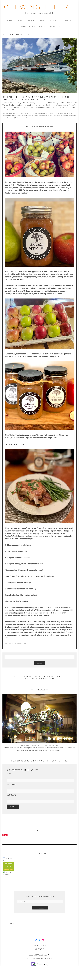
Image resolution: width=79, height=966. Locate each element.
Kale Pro (47, 955)
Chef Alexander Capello (68, 113)
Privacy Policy (39, 945)
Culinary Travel (66, 20)
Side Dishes (52, 20)
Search (39, 663)
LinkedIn (32, 26)
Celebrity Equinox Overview (55, 113)
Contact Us (39, 949)
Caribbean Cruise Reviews (8, 113)
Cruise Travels (12, 115)
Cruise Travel (5, 115)
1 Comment (33, 117)
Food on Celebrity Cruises (54, 115)
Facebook (23, 26)
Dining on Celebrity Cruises (40, 115)
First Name (12, 784)
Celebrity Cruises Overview (22, 113)
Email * (9, 774)
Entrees (41, 20)
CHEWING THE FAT (39, 7)
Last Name (11, 795)
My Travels (63, 115)
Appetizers (9, 20)
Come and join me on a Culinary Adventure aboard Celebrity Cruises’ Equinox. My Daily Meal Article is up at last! (36, 98)
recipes (11, 869)
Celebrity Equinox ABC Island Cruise (39, 113)
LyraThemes (48, 958)
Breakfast (30, 20)
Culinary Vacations (28, 115)
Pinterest (52, 26)
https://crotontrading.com (15, 444)
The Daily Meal (14, 117)
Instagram (41, 26)
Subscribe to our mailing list (40, 897)
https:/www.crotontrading (15, 644)
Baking (20, 20)
